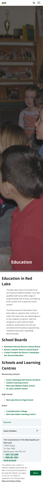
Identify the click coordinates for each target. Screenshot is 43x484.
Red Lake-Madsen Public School (20, 385)
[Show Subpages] (37, 431)
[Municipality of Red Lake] (4, 3)
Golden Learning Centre (17, 382)
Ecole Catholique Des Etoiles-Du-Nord (23, 380)
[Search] (34, 3)
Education (7, 422)
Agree (35, 473)
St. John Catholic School (17, 388)
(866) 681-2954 (11, 457)
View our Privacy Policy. (11, 481)
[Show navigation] (39, 3)
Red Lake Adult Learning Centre (21, 414)
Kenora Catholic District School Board (21, 349)
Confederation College (16, 411)
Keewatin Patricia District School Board (22, 346)
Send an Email (10, 460)
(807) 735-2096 (12, 454)
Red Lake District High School (19, 400)
